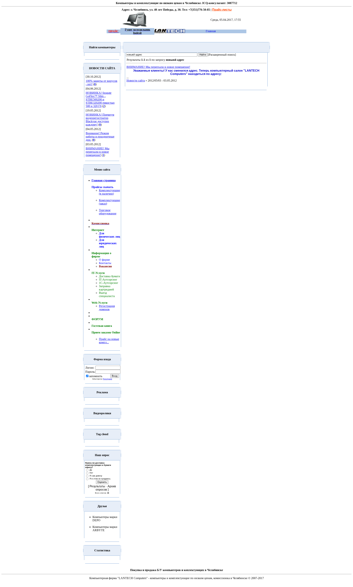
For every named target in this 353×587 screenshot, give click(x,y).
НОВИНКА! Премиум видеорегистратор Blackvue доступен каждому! (100, 119)
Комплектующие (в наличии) (109, 192)
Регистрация (107, 379)
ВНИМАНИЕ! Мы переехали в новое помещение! (97, 152)
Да (91, 470)
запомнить (95, 376)
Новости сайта (135, 80)
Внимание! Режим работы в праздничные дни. (100, 136)
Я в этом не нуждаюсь (100, 479)
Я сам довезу (96, 476)
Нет (91, 473)
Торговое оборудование (107, 212)
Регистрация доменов (107, 307)
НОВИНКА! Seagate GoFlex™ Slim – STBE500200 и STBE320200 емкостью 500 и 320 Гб (100, 99)
